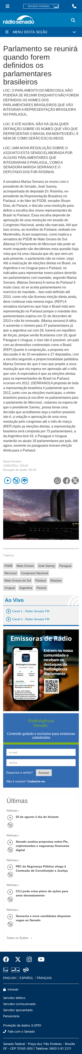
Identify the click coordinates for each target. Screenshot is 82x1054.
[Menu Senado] (7, 6)
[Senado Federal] (41, 6)
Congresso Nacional (34, 573)
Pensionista (11, 1016)
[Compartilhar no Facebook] (66, 480)
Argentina (25, 588)
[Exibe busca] (73, 20)
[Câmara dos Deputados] (6, 969)
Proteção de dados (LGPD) (22, 1025)
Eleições (56, 580)
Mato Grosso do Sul (17, 580)
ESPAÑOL (26, 978)
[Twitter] (18, 959)
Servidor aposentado (18, 1010)
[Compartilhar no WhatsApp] (57, 480)
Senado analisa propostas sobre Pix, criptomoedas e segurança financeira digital (42, 846)
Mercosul (10, 573)
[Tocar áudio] (8, 480)
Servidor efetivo (14, 998)
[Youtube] (40, 959)
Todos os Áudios (18, 938)
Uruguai (9, 588)
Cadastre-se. (37, 781)
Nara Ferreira (12, 461)
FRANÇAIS (44, 978)
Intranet (12, 989)
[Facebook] (7, 959)
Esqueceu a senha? (19, 772)
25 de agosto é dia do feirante (37, 816)
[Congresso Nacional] (15, 969)
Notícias (12, 810)
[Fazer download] (24, 480)
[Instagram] (29, 959)
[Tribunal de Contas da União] (25, 969)
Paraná (41, 588)
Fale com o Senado (21, 1031)
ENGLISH (9, 978)
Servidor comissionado (19, 1004)
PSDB (8, 565)
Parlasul (40, 580)
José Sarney (46, 565)
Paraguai (65, 565)
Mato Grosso (25, 565)
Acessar (43, 772)
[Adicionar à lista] (16, 480)
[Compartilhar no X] (75, 480)
